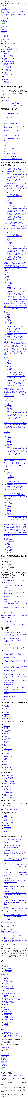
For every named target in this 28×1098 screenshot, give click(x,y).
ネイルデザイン (8, 71)
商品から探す (7, 60)
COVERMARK (7, 718)
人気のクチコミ (8, 1013)
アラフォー (7, 753)
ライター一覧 (7, 1011)
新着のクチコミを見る (10, 63)
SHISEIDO (6, 705)
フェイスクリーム (8, 820)
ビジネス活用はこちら (10, 1002)
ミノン (5, 708)
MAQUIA (6, 714)
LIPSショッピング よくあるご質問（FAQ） (15, 1036)
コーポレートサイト (9, 980)
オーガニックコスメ (9, 736)
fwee (5, 709)
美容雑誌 (6, 733)
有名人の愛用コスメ (9, 792)
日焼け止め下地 (8, 756)
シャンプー (7, 823)
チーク (5, 830)
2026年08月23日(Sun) (6, 808)
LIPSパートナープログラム (11, 996)
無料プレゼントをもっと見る (8, 922)
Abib (5, 715)
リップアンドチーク (9, 758)
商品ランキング (8, 1016)
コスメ (5, 764)
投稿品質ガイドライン (10, 998)
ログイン (6, 36)
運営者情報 (7, 977)
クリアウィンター (8, 769)
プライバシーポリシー (10, 985)
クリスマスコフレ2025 (10, 797)
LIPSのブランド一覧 (9, 938)
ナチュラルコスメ (8, 738)
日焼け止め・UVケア (9, 825)
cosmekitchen (7, 730)
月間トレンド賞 (8, 74)
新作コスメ (7, 731)
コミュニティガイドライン (11, 995)
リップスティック (8, 750)
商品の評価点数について (10, 993)
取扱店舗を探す (8, 69)
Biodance (6, 711)
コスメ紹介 (7, 741)
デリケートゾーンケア (18, 105)
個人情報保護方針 (8, 981)
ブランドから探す (8, 56)
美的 (5, 759)
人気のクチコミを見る (10, 61)
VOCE (5, 752)
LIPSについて (7, 81)
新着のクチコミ (8, 1014)
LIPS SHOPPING (8, 53)
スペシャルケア (8, 817)
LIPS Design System (8, 1001)
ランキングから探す (9, 58)
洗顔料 (5, 833)
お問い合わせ (7, 82)
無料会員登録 (17, 1075)
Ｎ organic (6, 706)
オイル (5, 761)
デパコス (6, 747)
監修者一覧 (7, 1010)
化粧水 (5, 819)
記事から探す (7, 67)
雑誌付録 (6, 728)
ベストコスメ (7, 72)
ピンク (5, 742)
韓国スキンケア (8, 749)
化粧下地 (6, 831)
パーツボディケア (14, 103)
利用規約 (6, 983)
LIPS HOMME (7, 1027)
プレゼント (7, 763)
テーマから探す (8, 66)
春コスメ (6, 766)
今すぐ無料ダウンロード (7, 1075)
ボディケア (8, 100)
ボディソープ (7, 746)
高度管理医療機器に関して (11, 1035)
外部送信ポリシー (8, 986)
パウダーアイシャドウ (10, 822)
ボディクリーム (8, 767)
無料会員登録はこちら (11, 49)
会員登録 (3, 1047)
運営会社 (6, 79)
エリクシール (7, 712)
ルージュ (6, 744)
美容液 (5, 816)
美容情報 (6, 1024)
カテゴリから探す (8, 55)
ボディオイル (7, 755)
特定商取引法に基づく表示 (11, 1033)
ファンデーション (8, 828)
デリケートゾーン (8, 724)
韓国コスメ (7, 739)
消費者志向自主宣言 (9, 988)
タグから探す (7, 64)
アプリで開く (4, 8)
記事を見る (4, 699)
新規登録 (6, 35)
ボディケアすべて (11, 102)
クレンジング (7, 827)
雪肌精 (5, 716)
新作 (5, 735)
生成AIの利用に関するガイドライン (13, 999)
